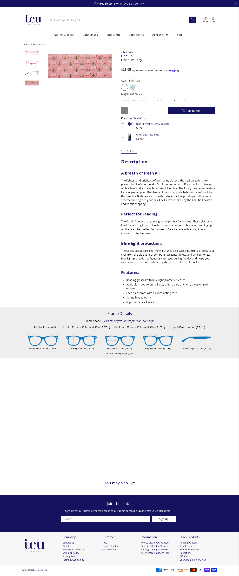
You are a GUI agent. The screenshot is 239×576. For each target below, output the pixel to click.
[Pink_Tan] (124, 87)
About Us (68, 546)
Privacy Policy (70, 556)
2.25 (159, 100)
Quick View (129, 126)
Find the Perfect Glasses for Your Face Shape (129, 321)
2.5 (167, 100)
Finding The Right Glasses (155, 549)
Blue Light (113, 35)
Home (26, 44)
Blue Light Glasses (189, 549)
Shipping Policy (71, 552)
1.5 (133, 100)
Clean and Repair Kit (147, 134)
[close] (235, 3)
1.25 (125, 100)
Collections (136, 35)
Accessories (160, 35)
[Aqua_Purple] (132, 87)
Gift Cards (185, 556)
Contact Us (68, 542)
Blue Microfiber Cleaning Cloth (153, 123)
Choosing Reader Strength (155, 546)
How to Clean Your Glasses (155, 542)
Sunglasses (90, 35)
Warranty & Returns (73, 549)
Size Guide (127, 151)
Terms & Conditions (73, 559)
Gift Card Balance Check (193, 559)
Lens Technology (111, 546)
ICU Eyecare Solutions (39, 570)
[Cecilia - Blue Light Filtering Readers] (80, 66)
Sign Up (164, 519)
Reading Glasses (63, 35)
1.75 (142, 100)
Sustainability (109, 549)
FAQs (104, 542)
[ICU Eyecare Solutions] (33, 20)
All (34, 44)
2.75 (176, 100)
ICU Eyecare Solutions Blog (155, 552)
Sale (180, 35)
